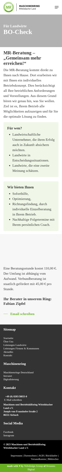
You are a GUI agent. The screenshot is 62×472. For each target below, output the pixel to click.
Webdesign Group (33, 466)
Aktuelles (8, 352)
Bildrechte (53, 459)
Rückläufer (51, 455)
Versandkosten (38, 459)
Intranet (7, 376)
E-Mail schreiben (13, 400)
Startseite (8, 338)
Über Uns (8, 341)
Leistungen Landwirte (14, 345)
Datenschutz (30, 455)
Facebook (8, 432)
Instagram (8, 435)
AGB (41, 455)
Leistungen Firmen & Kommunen (21, 348)
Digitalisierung (11, 379)
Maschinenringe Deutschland (18, 372)
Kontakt (7, 355)
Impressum (16, 455)
